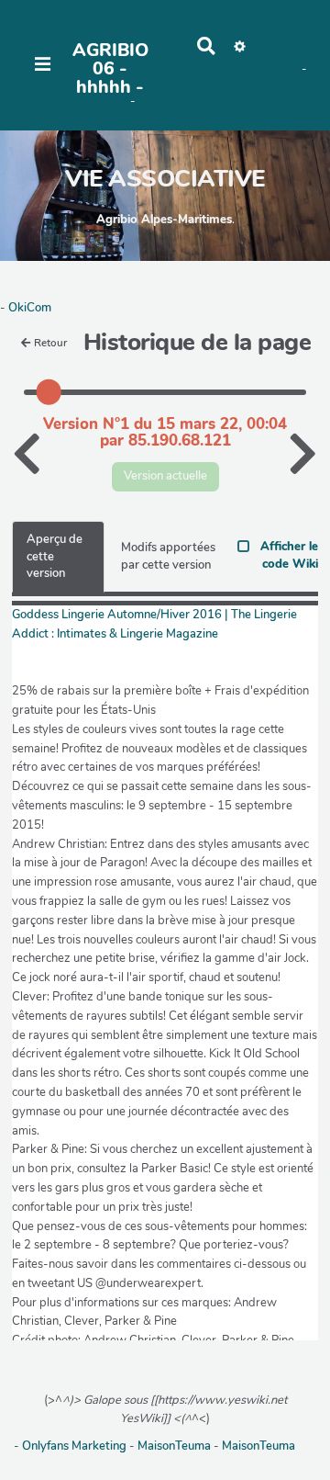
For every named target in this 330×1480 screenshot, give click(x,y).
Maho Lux (276, 69)
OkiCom (107, 101)
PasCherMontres (110, 120)
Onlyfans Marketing (75, 1446)
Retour (50, 342)
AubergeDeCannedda (248, 88)
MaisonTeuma (176, 1446)
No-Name (280, 46)
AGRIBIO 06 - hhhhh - (110, 69)
